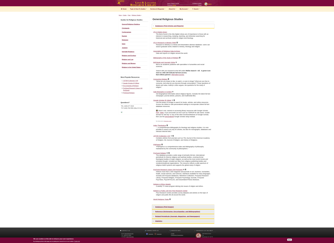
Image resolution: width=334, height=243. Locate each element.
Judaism (125, 48)
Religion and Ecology (129, 55)
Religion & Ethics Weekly (162, 184)
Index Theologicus (159, 125)
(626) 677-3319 (127, 235)
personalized (169, 116)
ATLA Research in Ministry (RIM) (164, 43)
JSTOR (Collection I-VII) (130, 80)
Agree (289, 239)
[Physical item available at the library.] (168, 79)
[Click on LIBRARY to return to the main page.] (143, 5)
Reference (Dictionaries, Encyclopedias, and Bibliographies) (177, 211)
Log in (209, 4)
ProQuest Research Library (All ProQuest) (168, 170)
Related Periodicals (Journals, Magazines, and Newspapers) (177, 216)
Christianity (125, 28)
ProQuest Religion (129, 93)
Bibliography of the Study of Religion (166, 58)
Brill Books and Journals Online (164, 62)
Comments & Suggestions (177, 235)
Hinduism (125, 40)
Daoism (124, 36)
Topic (129, 15)
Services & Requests (157, 9)
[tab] (183, 26)
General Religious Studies (130, 24)
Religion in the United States (131, 67)
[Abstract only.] (177, 43)
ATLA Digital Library (160, 32)
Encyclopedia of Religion (131, 86)
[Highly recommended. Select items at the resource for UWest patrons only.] (172, 100)
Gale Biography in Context (162, 92)
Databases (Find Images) (164, 207)
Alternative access (177, 75)
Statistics (158, 221)
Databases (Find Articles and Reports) (169, 26)
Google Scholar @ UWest (131, 83)
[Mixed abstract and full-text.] (174, 100)
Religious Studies (136, 15)
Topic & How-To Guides (138, 9)
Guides (125, 15)
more (174, 5)
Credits (172, 233)
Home (124, 9)
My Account (184, 9)
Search (196, 9)
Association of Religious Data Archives (166, 51)
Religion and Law (127, 59)
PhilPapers (157, 145)
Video (162, 112)
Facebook (150, 234)
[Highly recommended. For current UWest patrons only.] (176, 62)
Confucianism (126, 32)
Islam (123, 44)
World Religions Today (161, 199)
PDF (157, 112)
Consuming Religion (160, 79)
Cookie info (77, 241)
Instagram (159, 234)
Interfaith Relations (128, 51)
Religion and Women (129, 63)
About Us (172, 9)
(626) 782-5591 (130, 236)
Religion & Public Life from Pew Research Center (170, 191)
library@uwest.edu (129, 233)
